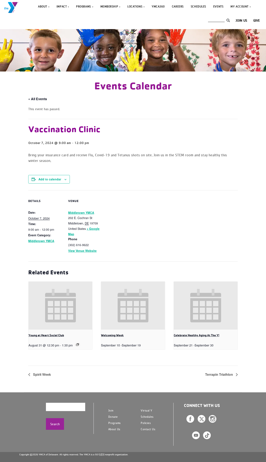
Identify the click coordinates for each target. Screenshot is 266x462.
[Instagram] (212, 419)
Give (256, 20)
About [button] (42, 6)
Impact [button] (62, 6)
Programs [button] (83, 6)
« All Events (37, 98)
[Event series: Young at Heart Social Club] (77, 344)
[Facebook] (190, 419)
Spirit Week (41, 374)
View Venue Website (82, 251)
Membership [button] (109, 6)
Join (110, 410)
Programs (114, 423)
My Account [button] (239, 6)
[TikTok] (207, 435)
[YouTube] (196, 435)
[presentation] (60, 305)
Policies (146, 423)
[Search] (228, 20)
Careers (178, 6)
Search (55, 424)
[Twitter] (201, 419)
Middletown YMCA (41, 241)
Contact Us (148, 429)
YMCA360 (158, 6)
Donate (113, 416)
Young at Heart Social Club (46, 335)
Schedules (198, 6)
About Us (114, 429)
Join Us (241, 20)
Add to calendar (49, 179)
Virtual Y (146, 410)
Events (218, 6)
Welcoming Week (112, 335)
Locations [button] (134, 6)
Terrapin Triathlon (219, 374)
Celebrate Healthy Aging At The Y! (196, 335)
